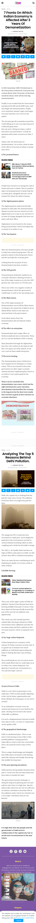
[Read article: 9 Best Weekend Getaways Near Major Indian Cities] (6, 582)
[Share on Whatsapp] (13, 56)
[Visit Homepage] (18, 3)
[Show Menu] (2, 3)
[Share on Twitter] (8, 56)
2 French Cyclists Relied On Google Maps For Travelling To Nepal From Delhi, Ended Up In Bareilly (23, 591)
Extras (8, 9)
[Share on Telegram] (18, 56)
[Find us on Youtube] (24, 851)
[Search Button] (33, 3)
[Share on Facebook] (4, 56)
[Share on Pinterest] (23, 56)
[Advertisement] (18, 240)
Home (3, 9)
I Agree (18, 920)
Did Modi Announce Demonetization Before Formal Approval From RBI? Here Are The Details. (22, 176)
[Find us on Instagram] (20, 851)
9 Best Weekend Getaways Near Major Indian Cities (22, 581)
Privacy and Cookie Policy (25, 918)
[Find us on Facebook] (11, 851)
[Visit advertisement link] (18, 887)
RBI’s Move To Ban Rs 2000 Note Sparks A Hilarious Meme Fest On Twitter (23, 166)
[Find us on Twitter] (15, 851)
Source (18, 81)
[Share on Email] (27, 56)
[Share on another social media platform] (32, 56)
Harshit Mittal (18, 31)
